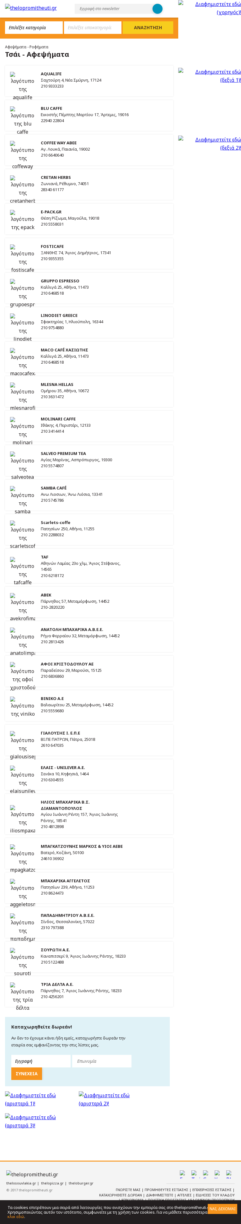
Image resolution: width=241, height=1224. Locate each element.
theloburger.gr (81, 1183)
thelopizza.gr (52, 1183)
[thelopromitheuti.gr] (31, 7)
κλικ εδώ (16, 1216)
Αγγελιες (185, 1195)
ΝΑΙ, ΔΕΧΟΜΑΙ (222, 1208)
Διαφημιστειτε (160, 1195)
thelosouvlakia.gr (21, 1183)
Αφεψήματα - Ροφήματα (26, 47)
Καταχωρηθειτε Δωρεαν (121, 1195)
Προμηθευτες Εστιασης (167, 1189)
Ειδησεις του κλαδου (215, 1195)
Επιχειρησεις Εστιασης (212, 1189)
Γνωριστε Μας (129, 1189)
